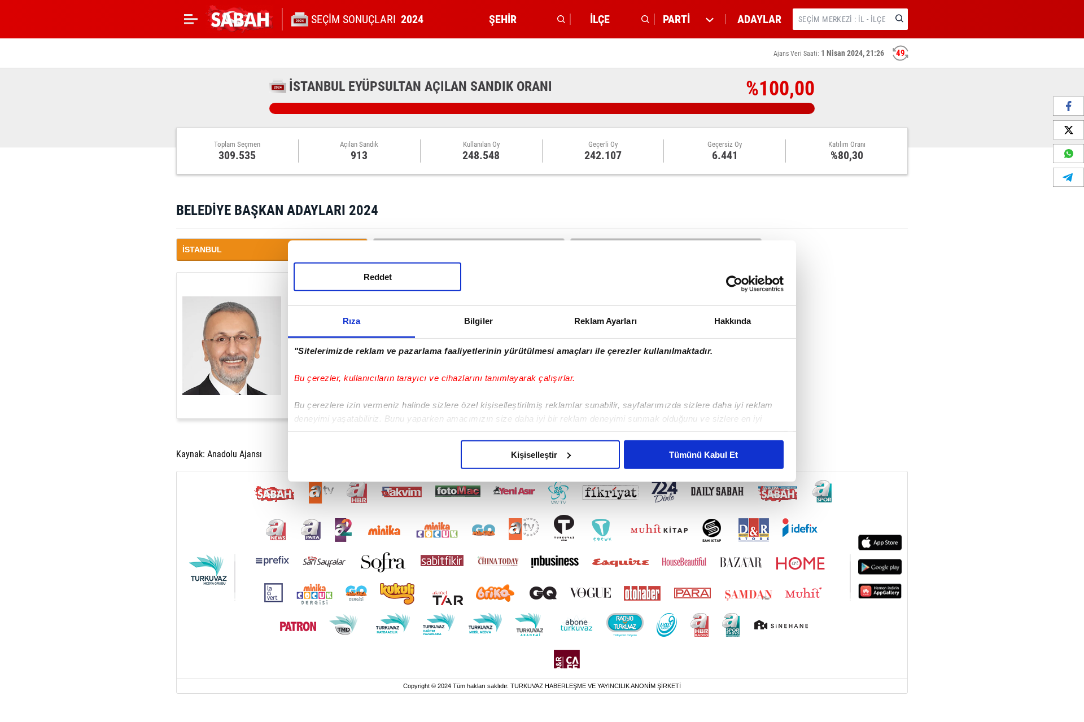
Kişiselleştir (534, 454)
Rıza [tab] (351, 320)
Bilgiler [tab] (478, 320)
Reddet (378, 276)
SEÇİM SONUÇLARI (367, 19)
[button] (524, 19)
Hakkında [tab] (732, 320)
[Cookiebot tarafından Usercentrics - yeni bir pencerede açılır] (734, 283)
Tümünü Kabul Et (703, 454)
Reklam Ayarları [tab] (605, 320)
